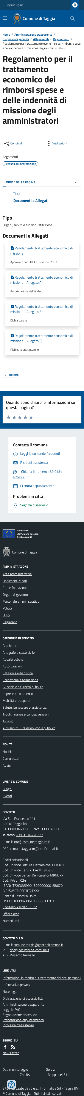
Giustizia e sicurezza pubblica (23, 686)
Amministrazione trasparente (33, 34)
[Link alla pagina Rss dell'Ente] (13, 1046)
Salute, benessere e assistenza (25, 707)
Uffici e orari (11, 913)
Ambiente (10, 645)
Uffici (6, 615)
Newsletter (11, 1052)
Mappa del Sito (58, 1074)
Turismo (8, 721)
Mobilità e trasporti (16, 700)
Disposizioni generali (16, 39)
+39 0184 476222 (29, 834)
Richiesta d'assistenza (18, 1025)
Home (6, 34)
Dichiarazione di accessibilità (23, 998)
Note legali (10, 991)
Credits (25, 1074)
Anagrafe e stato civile (19, 652)
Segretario (10, 622)
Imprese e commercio (18, 693)
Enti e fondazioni (14, 587)
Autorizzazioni (12, 666)
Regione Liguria (14, 5)
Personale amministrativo (21, 601)
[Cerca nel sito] (71, 18)
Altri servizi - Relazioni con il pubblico (29, 728)
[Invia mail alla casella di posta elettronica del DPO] (38, 944)
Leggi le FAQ (11, 1009)
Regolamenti (61, 39)
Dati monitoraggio (15, 1069)
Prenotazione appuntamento (23, 1019)
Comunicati (11, 758)
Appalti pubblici (13, 659)
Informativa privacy (16, 984)
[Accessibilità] (11, 1084)
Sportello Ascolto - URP (20, 907)
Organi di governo (15, 594)
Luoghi (7, 788)
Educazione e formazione (20, 679)
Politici (7, 608)
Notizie (7, 751)
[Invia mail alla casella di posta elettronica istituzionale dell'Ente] (32, 841)
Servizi (50, 1069)
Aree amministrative (17, 573)
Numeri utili (11, 920)
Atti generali (41, 39)
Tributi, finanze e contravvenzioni (26, 714)
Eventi (7, 795)
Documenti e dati (15, 580)
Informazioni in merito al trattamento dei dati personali (42, 977)
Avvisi (7, 765)
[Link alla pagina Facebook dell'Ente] (5, 1046)
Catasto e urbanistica (18, 673)
